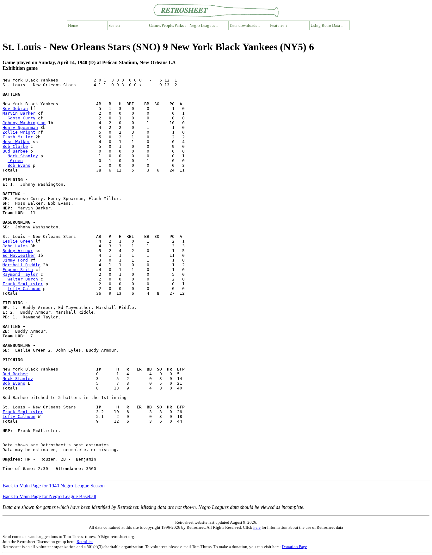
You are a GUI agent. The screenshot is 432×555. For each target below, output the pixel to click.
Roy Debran (15, 108)
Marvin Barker (19, 113)
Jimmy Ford (15, 260)
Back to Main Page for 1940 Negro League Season (54, 485)
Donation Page (294, 546)
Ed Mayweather (19, 255)
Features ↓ (278, 25)
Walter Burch (23, 279)
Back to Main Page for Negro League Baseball (49, 496)
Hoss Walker (16, 141)
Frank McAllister (23, 283)
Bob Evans (19, 165)
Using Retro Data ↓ (327, 25)
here (257, 527)
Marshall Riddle (21, 264)
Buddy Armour (18, 250)
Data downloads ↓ (245, 25)
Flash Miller (18, 137)
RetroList (85, 541)
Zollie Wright (19, 132)
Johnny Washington (24, 122)
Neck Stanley (23, 156)
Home (73, 25)
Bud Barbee (15, 151)
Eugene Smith (18, 269)
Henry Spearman (20, 127)
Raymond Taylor (20, 274)
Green (15, 160)
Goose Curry (21, 118)
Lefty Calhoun (24, 288)
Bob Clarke (15, 146)
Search (114, 25)
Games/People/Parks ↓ (168, 25)
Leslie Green (18, 241)
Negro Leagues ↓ (203, 25)
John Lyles (15, 246)
